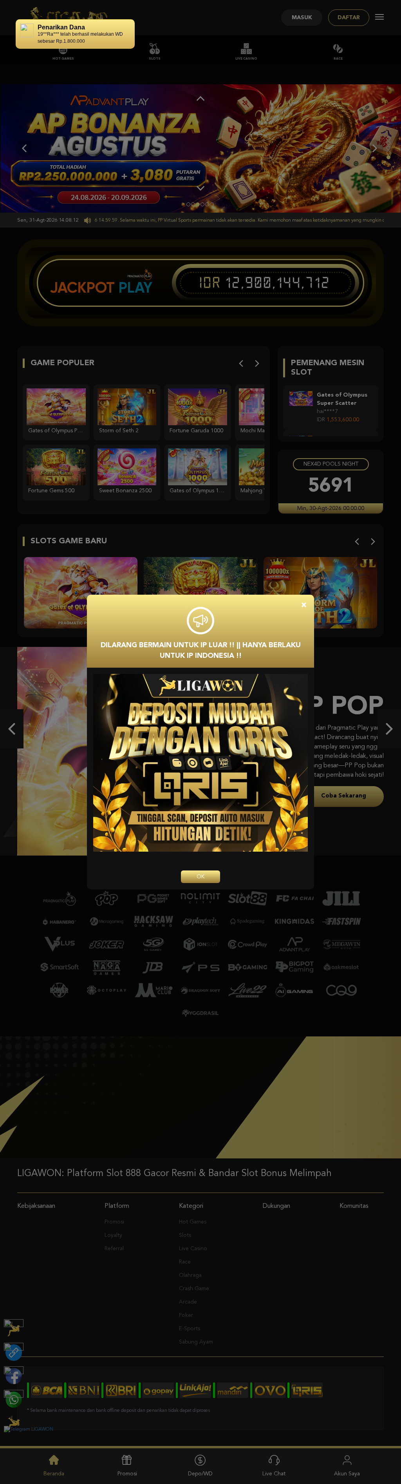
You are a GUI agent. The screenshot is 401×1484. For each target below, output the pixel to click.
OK (200, 876)
